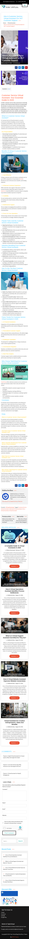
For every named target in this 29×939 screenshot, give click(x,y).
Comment (5, 789)
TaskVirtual (3, 382)
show (9, 88)
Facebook (3, 914)
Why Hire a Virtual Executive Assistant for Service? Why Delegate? (21, 519)
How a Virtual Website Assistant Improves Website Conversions (14, 680)
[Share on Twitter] (19, 68)
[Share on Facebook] (16, 68)
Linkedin (3, 915)
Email (4, 809)
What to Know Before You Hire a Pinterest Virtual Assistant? (8, 519)
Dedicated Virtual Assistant (15, 509)
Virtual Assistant (6, 52)
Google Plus (4, 917)
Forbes (21, 179)
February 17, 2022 (20, 550)
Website (20, 501)
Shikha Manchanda (10, 550)
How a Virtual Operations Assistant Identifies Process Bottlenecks (14, 591)
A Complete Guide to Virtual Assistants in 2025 (14, 547)
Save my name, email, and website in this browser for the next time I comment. (13, 822)
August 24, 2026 (19, 640)
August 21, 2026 (19, 683)
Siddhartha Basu (11, 595)
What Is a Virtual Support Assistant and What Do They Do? (14, 636)
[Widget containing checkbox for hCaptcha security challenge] (12, 828)
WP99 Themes (15, 937)
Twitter (3, 912)
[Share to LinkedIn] (23, 68)
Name (4, 802)
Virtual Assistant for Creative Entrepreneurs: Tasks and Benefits (14, 722)
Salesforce (3, 191)
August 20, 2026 (19, 726)
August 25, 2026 (19, 595)
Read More (13, 566)
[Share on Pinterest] (26, 68)
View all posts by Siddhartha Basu (10, 501)
